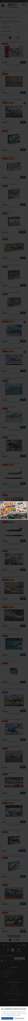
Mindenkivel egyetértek (7, 1018)
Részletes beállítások (19, 1018)
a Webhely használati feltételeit (14, 1015)
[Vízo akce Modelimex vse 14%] (14, 510)
